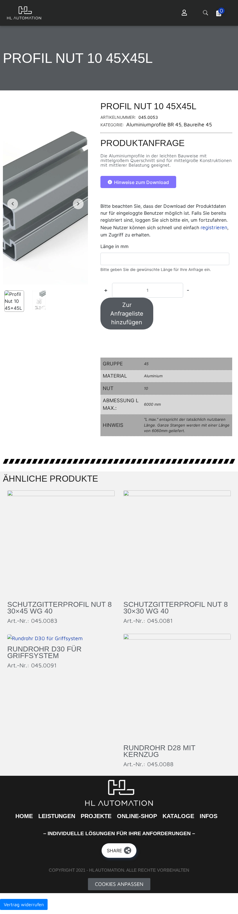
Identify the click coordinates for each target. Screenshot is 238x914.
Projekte (96, 816)
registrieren (214, 227)
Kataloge (178, 816)
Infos (208, 816)
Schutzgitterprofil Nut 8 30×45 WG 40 (59, 607)
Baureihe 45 (198, 124)
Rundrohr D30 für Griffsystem (44, 652)
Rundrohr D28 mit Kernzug (159, 751)
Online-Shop (137, 816)
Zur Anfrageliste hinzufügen (126, 313)
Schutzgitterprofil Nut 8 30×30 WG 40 (175, 607)
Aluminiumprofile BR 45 (153, 124)
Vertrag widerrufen (24, 904)
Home (24, 816)
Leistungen (56, 816)
